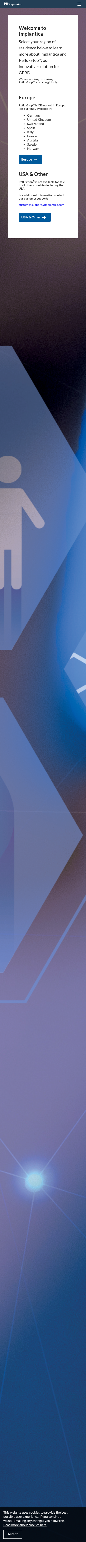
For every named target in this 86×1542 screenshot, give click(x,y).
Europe (26, 159)
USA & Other (31, 217)
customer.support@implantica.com (41, 204)
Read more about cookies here (25, 1525)
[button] (79, 4)
